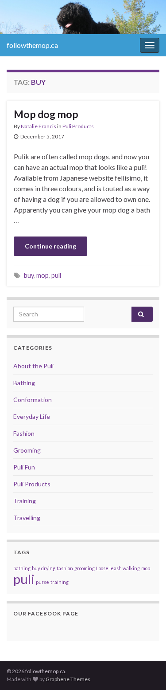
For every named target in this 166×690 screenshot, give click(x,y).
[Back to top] (146, 670)
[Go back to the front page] (83, 17)
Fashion (24, 433)
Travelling (26, 517)
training (59, 582)
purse (42, 582)
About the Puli (33, 366)
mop (42, 275)
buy (29, 275)
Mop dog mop (46, 114)
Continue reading (50, 246)
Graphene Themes (68, 679)
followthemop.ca (32, 45)
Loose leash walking (118, 568)
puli (56, 275)
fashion (65, 568)
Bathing (24, 382)
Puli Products (78, 126)
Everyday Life (31, 416)
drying (48, 568)
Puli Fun (24, 467)
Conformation (32, 399)
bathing (22, 568)
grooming (84, 568)
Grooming (27, 450)
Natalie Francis (38, 126)
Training (24, 501)
